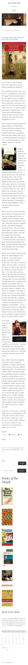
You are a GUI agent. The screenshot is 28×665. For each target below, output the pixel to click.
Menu (14, 10)
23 (23, 640)
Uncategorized (16, 447)
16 (23, 638)
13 (12, 638)
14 (16, 638)
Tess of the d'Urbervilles (7, 449)
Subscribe (21, 470)
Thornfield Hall (14, 3)
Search (3, 460)
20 (12, 640)
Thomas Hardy (16, 449)
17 (2, 640)
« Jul (7, 649)
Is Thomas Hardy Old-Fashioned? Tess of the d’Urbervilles (13, 38)
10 (2, 638)
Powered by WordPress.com (7, 662)
